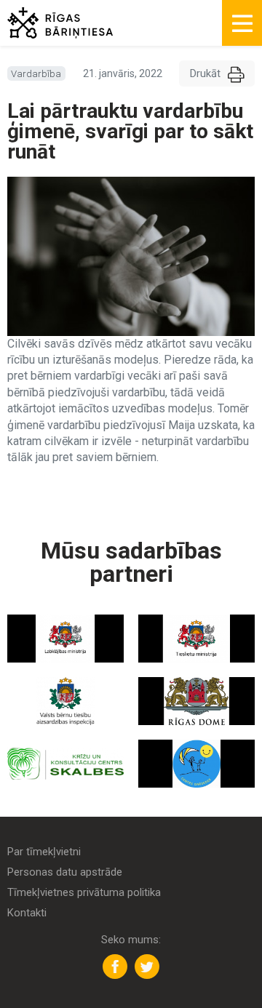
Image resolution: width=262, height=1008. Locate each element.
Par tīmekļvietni (44, 852)
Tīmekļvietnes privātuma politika (84, 893)
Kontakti (27, 913)
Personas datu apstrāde (64, 872)
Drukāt (205, 73)
